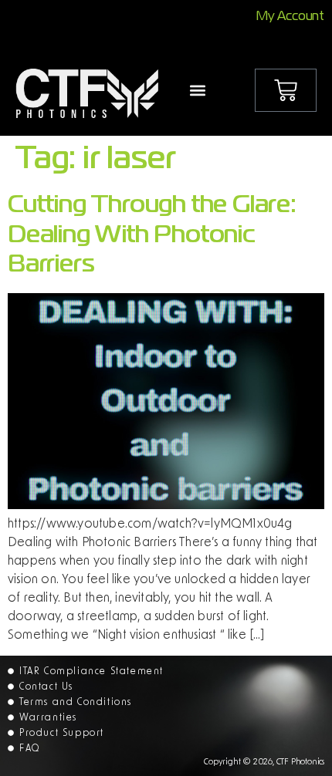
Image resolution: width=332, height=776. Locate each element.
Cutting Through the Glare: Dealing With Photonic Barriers (152, 235)
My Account (290, 17)
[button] (198, 90)
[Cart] (286, 90)
